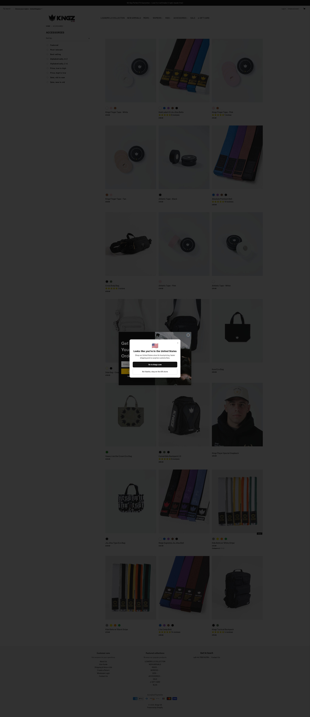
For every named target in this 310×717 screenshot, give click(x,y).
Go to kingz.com (155, 364)
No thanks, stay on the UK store (155, 371)
